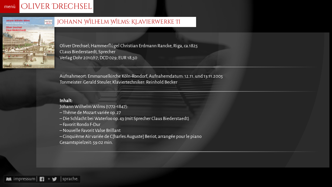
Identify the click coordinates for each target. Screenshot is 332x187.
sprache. (70, 178)
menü (10, 6)
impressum (24, 178)
